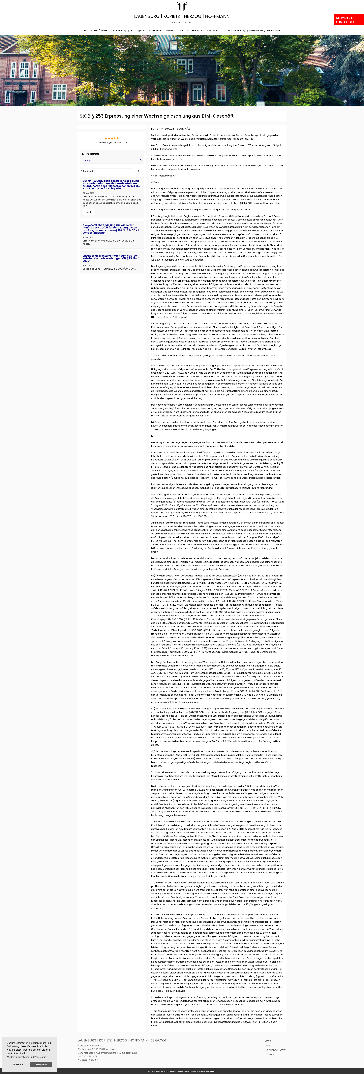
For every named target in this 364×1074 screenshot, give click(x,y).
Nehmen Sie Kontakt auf (345, 20)
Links (267, 1045)
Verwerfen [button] (18, 1064)
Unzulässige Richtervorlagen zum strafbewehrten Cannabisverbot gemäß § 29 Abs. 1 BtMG (111, 258)
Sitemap (269, 1054)
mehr (88, 212)
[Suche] (223, 30)
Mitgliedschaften (275, 1050)
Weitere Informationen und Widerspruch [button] (27, 1057)
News (267, 1041)
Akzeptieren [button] (41, 1064)
